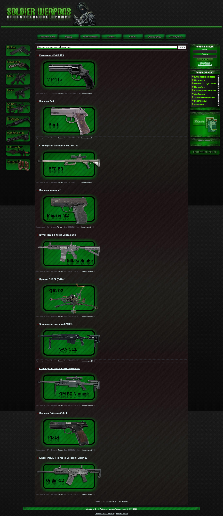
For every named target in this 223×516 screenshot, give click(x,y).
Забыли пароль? (205, 65)
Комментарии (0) (86, 138)
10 (115, 501)
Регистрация (205, 63)
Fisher (60, 93)
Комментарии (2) (87, 93)
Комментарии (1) (87, 494)
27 (120, 501)
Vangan (60, 138)
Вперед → (126, 501)
